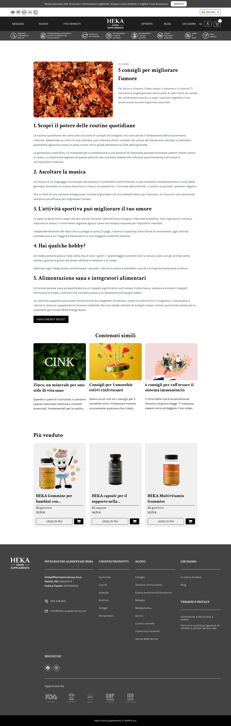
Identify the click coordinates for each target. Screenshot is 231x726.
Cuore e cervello (145, 623)
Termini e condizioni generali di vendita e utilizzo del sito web (200, 627)
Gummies (105, 577)
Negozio (179, 3)
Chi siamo (189, 23)
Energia (140, 577)
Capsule (104, 592)
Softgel (103, 608)
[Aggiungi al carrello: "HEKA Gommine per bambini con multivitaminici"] (78, 521)
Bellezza (140, 600)
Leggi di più (54, 521)
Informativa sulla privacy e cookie (197, 618)
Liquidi (103, 584)
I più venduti (72, 23)
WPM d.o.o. (131, 720)
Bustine (103, 600)
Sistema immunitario (148, 584)
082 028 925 (58, 601)
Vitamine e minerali (147, 631)
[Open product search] (200, 24)
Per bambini (106, 615)
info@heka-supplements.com (68, 610)
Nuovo (43, 23)
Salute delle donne (146, 638)
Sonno (139, 615)
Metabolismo (143, 608)
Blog (167, 23)
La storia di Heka (191, 577)
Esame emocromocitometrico (153, 592)
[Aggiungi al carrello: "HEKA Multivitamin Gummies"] (190, 521)
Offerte (147, 23)
